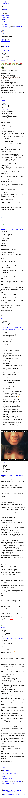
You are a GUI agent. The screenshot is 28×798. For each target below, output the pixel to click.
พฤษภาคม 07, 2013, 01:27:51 (12, 327)
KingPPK (3, 627)
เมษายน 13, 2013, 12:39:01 (11, 109)
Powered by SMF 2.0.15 (9, 790)
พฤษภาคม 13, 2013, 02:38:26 (12, 475)
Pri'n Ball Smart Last (5, 50)
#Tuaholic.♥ (3, 462)
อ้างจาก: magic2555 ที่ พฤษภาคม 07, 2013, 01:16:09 (12, 329)
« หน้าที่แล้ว (3, 41)
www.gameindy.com (5, 15)
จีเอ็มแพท (15, 26)
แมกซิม (20, 26)
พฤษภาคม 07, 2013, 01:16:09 (12, 229)
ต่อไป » (8, 41)
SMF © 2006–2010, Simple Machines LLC (12, 791)
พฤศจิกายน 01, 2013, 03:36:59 (12, 638)
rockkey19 (3, 100)
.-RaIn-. (2, 220)
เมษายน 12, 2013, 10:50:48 (11, 60)
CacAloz (2, 39)
